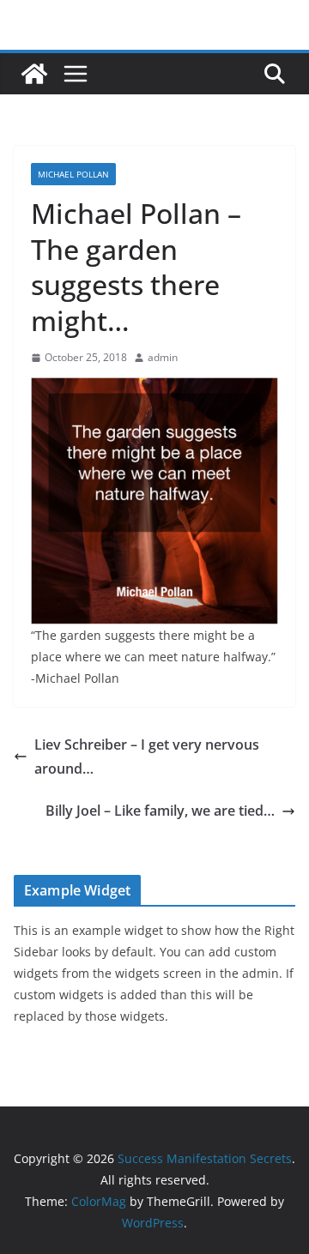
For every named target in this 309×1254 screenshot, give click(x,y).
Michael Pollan (73, 174)
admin (163, 357)
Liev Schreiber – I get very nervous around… (146, 757)
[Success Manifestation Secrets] (34, 73)
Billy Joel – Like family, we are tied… (160, 810)
